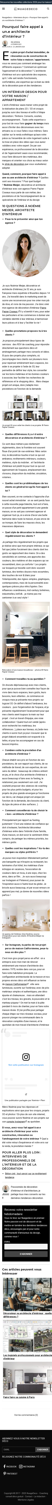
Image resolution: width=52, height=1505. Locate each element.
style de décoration (15, 164)
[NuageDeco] (26, 8)
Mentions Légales (26, 1500)
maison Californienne (16, 984)
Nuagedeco (7, 17)
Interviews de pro (21, 17)
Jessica (17, 42)
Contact (28, 1496)
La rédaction (39, 1496)
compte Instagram (15, 1121)
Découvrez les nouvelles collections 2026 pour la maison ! (26, 2)
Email (7, 1242)
